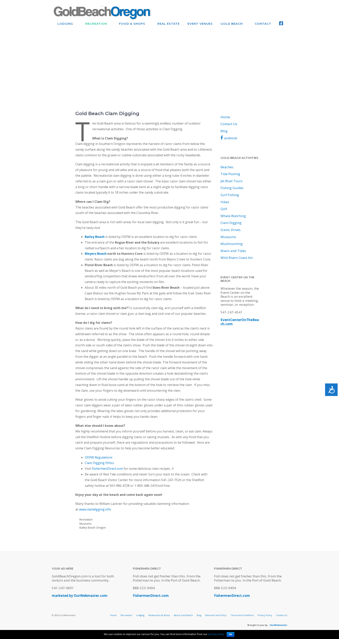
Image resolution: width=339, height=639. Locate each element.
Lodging (65, 23)
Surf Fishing (230, 195)
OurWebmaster (278, 625)
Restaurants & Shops (159, 615)
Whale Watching (233, 216)
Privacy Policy (265, 615)
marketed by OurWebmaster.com (79, 595)
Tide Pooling (230, 174)
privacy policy (216, 634)
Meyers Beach (96, 253)
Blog (224, 131)
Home (225, 117)
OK (230, 634)
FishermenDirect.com (107, 468)
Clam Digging (231, 222)
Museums (85, 523)
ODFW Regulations (98, 457)
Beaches (227, 167)
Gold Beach (232, 23)
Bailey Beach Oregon (92, 527)
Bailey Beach (95, 237)
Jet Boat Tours (231, 181)
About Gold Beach (183, 615)
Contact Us (229, 124)
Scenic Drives (231, 230)
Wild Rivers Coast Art (237, 257)
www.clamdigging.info (95, 509)
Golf (224, 209)
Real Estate (168, 23)
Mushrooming (232, 243)
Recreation (96, 23)
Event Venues (200, 23)
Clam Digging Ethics (99, 463)
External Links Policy (216, 615)
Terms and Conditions (242, 615)
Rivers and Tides (233, 250)
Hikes (225, 202)
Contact (263, 23)
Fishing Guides (232, 188)
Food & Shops (132, 23)
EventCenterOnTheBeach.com (240, 322)
